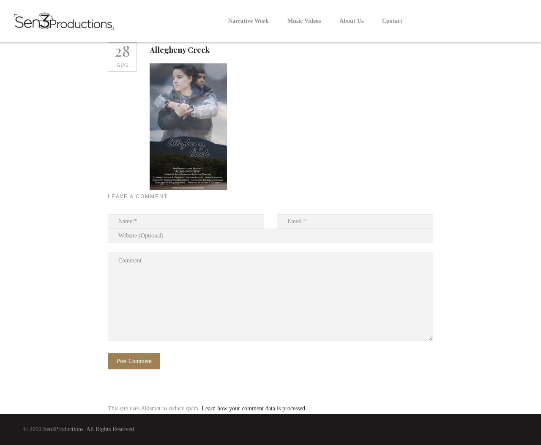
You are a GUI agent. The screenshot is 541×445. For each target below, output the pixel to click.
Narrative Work (248, 21)
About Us (351, 21)
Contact (392, 21)
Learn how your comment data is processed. (254, 408)
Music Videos (304, 21)
